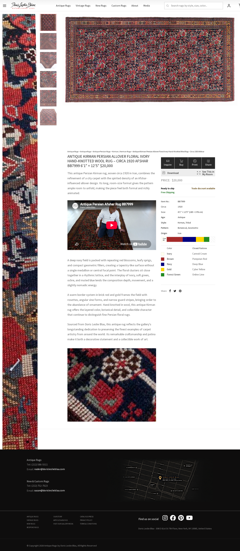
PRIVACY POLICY (86, 520)
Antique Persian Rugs (101, 151)
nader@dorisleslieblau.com (49, 469)
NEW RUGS (31, 524)
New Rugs (101, 5)
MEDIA (70, 524)
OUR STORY (57, 516)
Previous (5, 76)
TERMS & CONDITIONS (88, 524)
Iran (179, 233)
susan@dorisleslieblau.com (49, 490)
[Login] (229, 6)
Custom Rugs (119, 5)
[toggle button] (5, 6)
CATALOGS (84, 516)
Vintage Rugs (83, 5)
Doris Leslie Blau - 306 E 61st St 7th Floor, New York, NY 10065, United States (175, 528)
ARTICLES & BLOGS (60, 520)
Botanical (182, 227)
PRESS (90, 516)
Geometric (193, 227)
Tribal (188, 222)
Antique (181, 217)
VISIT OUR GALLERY (60, 524)
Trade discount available (203, 188)
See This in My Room (208, 173)
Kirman (181, 222)
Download (173, 172)
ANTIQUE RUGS (32, 516)
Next (234, 76)
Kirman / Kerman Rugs (121, 151)
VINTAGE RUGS (32, 520)
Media (146, 5)
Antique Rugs (63, 5)
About (134, 5)
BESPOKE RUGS (33, 527)
